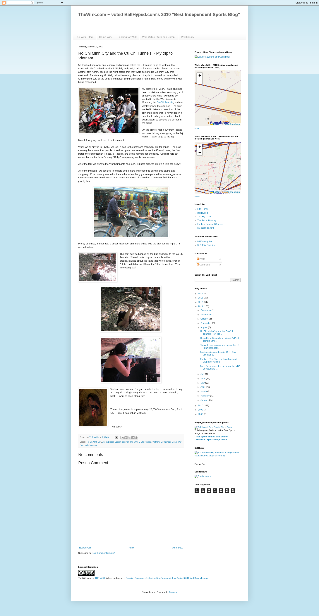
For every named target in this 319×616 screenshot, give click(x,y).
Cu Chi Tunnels (165, 102)
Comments (204, 264)
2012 (201, 302)
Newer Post (85, 547)
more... (197, 128)
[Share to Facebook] (133, 437)
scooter (125, 442)
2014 (201, 293)
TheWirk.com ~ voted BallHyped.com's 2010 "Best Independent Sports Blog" (159, 14)
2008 (201, 414)
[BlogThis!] (126, 437)
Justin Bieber (108, 442)
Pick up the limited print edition (212, 436)
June (203, 378)
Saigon (118, 442)
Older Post (177, 547)
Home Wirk (105, 36)
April (203, 387)
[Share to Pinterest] (136, 437)
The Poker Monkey (206, 220)
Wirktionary (187, 36)
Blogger (173, 592)
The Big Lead (204, 216)
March (203, 391)
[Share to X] (129, 437)
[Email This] (122, 437)
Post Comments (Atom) (103, 553)
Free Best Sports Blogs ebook (211, 439)
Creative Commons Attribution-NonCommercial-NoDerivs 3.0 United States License (167, 578)
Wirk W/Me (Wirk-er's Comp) (159, 36)
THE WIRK (100, 578)
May (202, 383)
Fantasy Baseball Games (209, 224)
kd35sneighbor (204, 241)
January (204, 400)
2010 (201, 405)
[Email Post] (116, 437)
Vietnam (156, 442)
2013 (201, 297)
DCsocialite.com (205, 228)
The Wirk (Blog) (84, 36)
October (204, 319)
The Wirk (134, 442)
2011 (201, 306)
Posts (202, 259)
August (204, 327)
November (206, 314)
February (205, 395)
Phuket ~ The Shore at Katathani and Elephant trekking (218, 360)
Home (131, 547)
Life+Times (202, 209)
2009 (201, 409)
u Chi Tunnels (145, 442)
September (206, 323)
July (202, 374)
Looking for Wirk (127, 36)
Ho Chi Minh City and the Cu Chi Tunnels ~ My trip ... (216, 332)
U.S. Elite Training (206, 245)
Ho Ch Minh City (94, 442)
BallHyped (202, 213)
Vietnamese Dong (169, 442)
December (206, 310)
